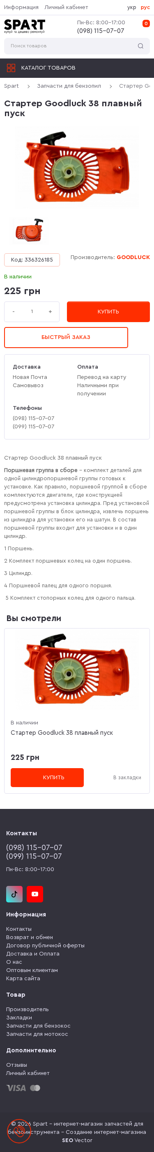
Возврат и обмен (29, 937)
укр (131, 7)
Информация (21, 7)
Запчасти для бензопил (69, 86)
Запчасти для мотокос (37, 1034)
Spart (11, 86)
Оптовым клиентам (32, 970)
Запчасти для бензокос (38, 1026)
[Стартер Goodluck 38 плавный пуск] (77, 167)
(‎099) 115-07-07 (34, 856)
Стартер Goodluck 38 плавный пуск (62, 733)
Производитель (27, 1009)
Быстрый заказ (65, 337)
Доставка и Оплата (33, 954)
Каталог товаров (48, 68)
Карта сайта (23, 978)
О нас (14, 962)
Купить (108, 312)
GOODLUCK (133, 257)
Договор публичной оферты (45, 946)
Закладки (19, 1018)
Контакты (19, 929)
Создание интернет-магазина (106, 1132)
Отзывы (16, 1065)
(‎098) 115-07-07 (100, 31)
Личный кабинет (66, 7)
